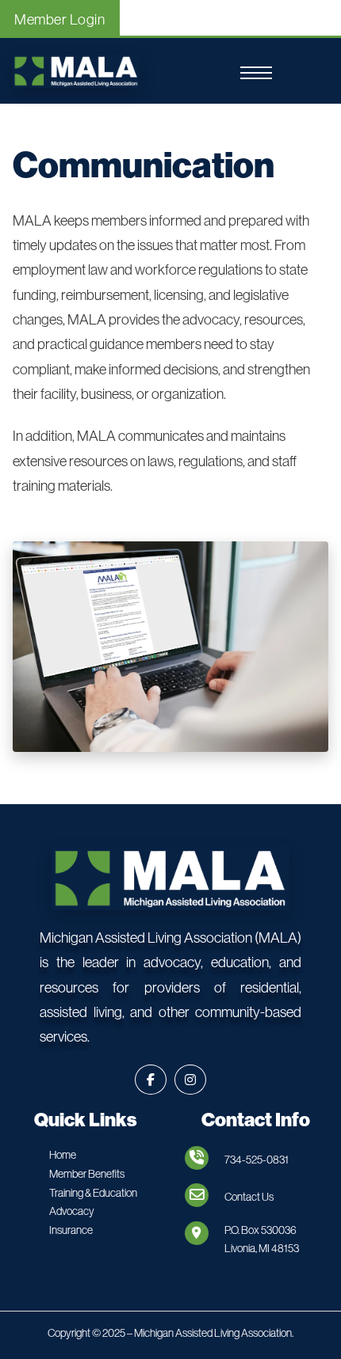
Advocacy (71, 1211)
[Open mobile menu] (256, 72)
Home (62, 1154)
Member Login (59, 19)
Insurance (71, 1230)
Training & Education (93, 1192)
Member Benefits (87, 1173)
